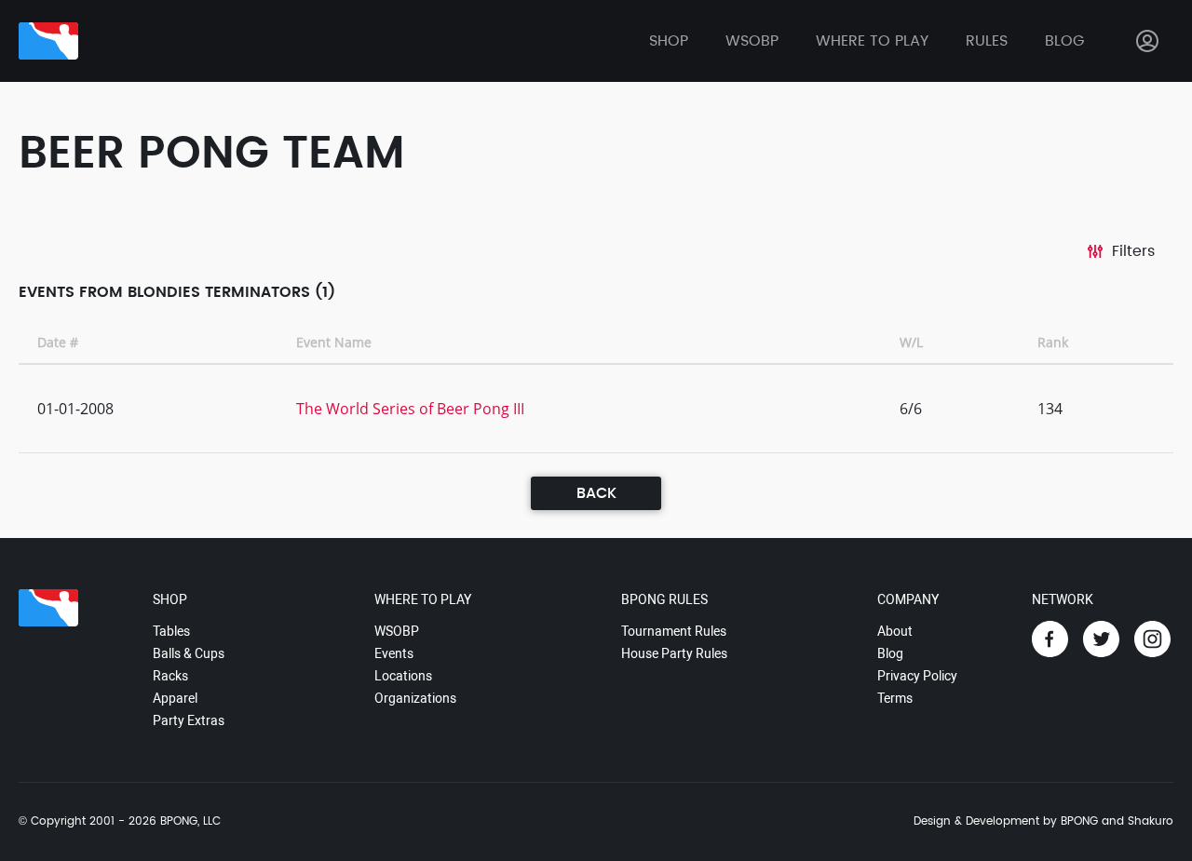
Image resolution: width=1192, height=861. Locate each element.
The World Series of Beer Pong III (410, 408)
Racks (170, 675)
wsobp (752, 41)
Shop (668, 41)
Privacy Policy (917, 675)
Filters (1133, 251)
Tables (171, 631)
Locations (403, 675)
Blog (1064, 41)
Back (596, 493)
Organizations (415, 698)
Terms (895, 698)
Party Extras (188, 720)
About (895, 631)
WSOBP (396, 631)
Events (393, 653)
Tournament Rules (673, 631)
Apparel (175, 698)
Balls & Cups (188, 653)
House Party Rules (674, 653)
